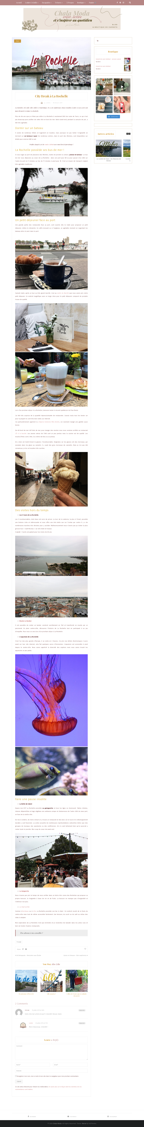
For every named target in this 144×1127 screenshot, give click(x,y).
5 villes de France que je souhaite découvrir (77, 995)
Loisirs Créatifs (31, 2)
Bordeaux (25, 911)
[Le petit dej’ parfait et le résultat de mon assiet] (104, 104)
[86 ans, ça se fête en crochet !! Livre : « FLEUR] (104, 86)
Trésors (58, 2)
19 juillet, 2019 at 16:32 (38, 1010)
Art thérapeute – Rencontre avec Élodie (28, 955)
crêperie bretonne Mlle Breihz (48, 422)
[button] (129, 134)
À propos (70, 2)
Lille (34, 911)
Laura (47, 103)
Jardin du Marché (63, 293)
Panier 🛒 (93, 2)
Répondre (82, 1010)
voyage (19, 942)
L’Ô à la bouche (20, 433)
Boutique (80, 2)
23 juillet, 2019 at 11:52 (41, 1023)
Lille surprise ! (51, 994)
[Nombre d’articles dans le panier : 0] (97, 41)
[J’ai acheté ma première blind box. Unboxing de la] (122, 104)
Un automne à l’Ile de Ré (26, 994)
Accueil (19, 2)
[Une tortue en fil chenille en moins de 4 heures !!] (122, 86)
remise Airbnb (49, 144)
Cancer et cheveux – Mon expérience (74, 955)
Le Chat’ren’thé (24, 907)
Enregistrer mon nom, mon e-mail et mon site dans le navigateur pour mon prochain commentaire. (48, 1076)
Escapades (46, 2)
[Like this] (85, 949)
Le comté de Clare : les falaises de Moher (109, 160)
